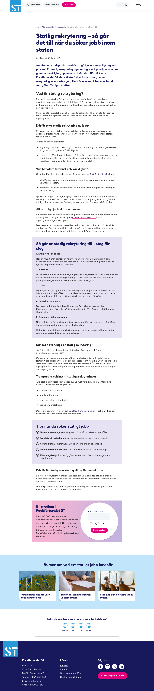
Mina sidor (35, 4)
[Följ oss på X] (114, 666)
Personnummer (96, 511)
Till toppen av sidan (114, 675)
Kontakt (64, 669)
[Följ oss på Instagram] (107, 666)
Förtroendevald (52, 4)
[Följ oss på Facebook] (100, 666)
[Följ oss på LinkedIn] (121, 666)
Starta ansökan (99, 530)
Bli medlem (69, 4)
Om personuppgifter (71, 673)
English (64, 665)
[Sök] (126, 4)
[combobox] (121, 4)
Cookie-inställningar (71, 677)
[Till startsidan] (15, 6)
